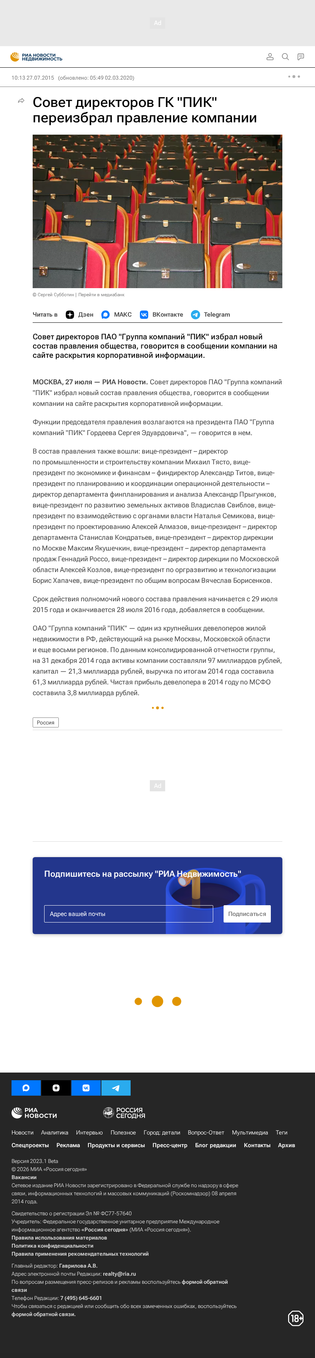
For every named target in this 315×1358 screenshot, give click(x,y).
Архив (286, 1145)
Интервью (89, 1132)
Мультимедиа (250, 1132)
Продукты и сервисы (116, 1145)
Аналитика (54, 1132)
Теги (281, 1132)
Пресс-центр (170, 1145)
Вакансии (24, 1177)
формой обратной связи (43, 1314)
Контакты (257, 1145)
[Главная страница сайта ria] (12, 57)
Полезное (123, 1132)
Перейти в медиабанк (101, 294)
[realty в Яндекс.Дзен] (56, 1088)
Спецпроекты (30, 1145)
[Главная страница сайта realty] (50, 57)
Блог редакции (215, 1145)
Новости (22, 1132)
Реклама (68, 1145)
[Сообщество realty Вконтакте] (86, 1088)
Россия (46, 722)
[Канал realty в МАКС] (26, 1088)
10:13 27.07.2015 (33, 78)
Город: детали (162, 1132)
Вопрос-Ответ (206, 1132)
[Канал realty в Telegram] (116, 1088)
